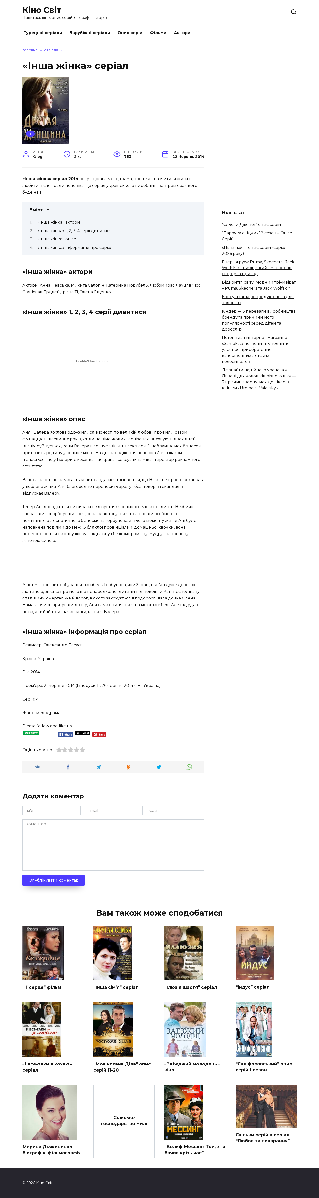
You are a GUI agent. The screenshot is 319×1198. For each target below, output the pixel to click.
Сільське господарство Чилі (124, 1120)
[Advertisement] (113, 562)
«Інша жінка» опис (57, 239)
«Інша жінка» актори (59, 222)
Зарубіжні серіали (90, 32)
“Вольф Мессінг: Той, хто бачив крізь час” (194, 1149)
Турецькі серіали (43, 32)
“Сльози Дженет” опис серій (251, 224)
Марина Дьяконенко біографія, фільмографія (51, 1149)
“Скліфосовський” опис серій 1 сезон (264, 1066)
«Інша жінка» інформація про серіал (75, 247)
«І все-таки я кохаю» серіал (47, 1067)
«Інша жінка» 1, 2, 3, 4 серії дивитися (75, 230)
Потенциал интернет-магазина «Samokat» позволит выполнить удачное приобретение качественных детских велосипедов (255, 349)
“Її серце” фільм (41, 987)
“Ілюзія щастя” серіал (190, 987)
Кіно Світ (41, 10)
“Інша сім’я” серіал (116, 987)
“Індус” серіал (253, 987)
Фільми (158, 32)
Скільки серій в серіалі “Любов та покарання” (263, 1137)
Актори (182, 32)
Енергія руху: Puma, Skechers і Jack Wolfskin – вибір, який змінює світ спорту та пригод (258, 268)
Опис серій (130, 32)
